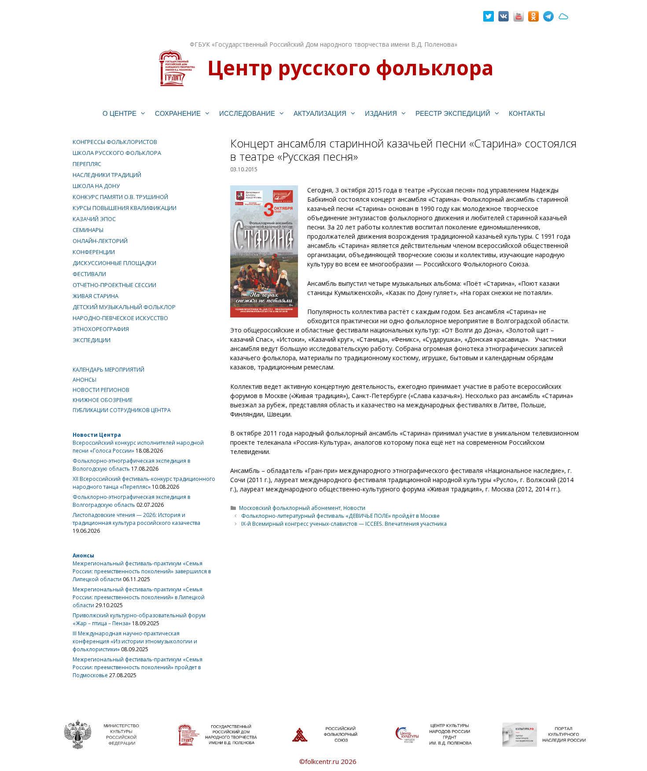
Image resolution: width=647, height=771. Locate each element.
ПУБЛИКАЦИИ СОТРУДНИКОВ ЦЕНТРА (122, 410)
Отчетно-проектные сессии (114, 285)
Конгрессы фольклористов (115, 142)
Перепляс (87, 164)
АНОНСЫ (84, 380)
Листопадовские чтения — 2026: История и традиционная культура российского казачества (136, 519)
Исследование (247, 113)
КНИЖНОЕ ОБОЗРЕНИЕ (102, 400)
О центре (119, 113)
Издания (381, 113)
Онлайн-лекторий (100, 241)
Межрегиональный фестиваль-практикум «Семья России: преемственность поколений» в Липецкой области (139, 597)
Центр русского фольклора (350, 67)
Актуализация (320, 113)
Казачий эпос (94, 219)
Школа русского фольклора (117, 153)
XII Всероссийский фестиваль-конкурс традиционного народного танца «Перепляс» (144, 483)
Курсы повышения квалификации (124, 208)
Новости (354, 507)
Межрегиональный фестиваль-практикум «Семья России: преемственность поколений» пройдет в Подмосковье (137, 667)
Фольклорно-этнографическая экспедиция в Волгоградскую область (131, 501)
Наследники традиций (107, 175)
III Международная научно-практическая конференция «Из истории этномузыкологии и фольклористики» (135, 641)
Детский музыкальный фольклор (124, 307)
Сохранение (178, 113)
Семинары (88, 230)
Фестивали (89, 274)
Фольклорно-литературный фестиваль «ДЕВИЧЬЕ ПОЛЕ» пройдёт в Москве (340, 515)
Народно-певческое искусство (120, 318)
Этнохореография (101, 329)
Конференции (94, 252)
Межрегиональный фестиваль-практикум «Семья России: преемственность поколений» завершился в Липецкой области (142, 571)
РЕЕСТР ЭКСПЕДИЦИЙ (452, 113)
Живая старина (95, 296)
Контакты (527, 113)
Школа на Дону (96, 186)
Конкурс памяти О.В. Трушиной (120, 197)
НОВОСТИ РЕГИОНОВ (101, 390)
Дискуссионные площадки (114, 263)
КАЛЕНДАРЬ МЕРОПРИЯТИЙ (108, 369)
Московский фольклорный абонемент (290, 507)
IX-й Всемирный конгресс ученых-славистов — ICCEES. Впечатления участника (344, 523)
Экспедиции (91, 340)
